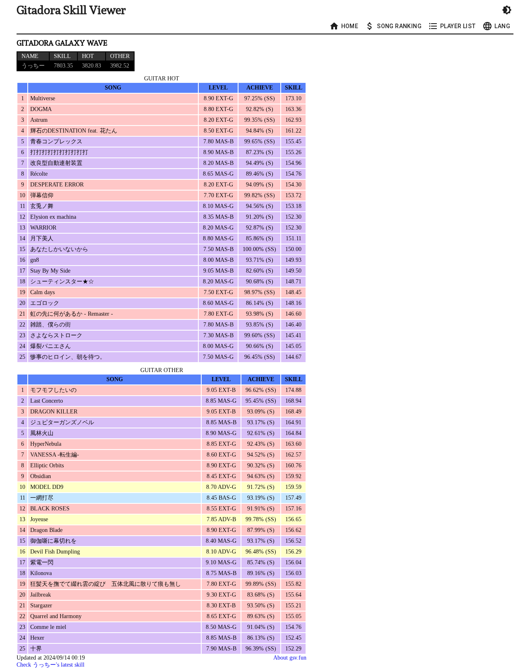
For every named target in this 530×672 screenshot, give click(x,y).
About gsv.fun (289, 658)
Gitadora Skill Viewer (71, 10)
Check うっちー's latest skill (50, 665)
